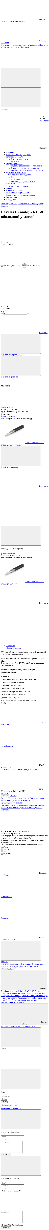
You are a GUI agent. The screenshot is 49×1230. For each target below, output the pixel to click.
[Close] (21, 536)
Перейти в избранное (11, 355)
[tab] (10, 646)
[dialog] (24, 584)
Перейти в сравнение (11, 377)
